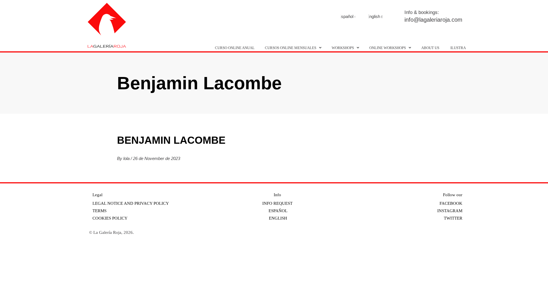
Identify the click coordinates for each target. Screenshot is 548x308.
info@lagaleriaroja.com (433, 20)
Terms (99, 210)
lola (127, 158)
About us (430, 48)
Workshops (343, 48)
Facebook (327, 17)
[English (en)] (375, 16)
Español (277, 210)
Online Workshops (387, 48)
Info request (277, 203)
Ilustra (458, 48)
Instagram (342, 17)
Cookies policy (110, 218)
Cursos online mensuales (290, 48)
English (277, 218)
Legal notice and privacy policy (130, 203)
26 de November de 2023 (156, 158)
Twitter (358, 17)
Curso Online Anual (235, 48)
